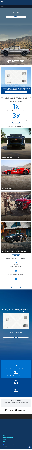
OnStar (19, 266)
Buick (16, 274)
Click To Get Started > (16, 16)
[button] (26, 120)
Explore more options (16, 255)
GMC (18, 274)
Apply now (15, 91)
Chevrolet (14, 274)
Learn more (16, 339)
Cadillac (21, 274)
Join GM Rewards (16, 123)
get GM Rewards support (16, 404)
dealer (18, 282)
